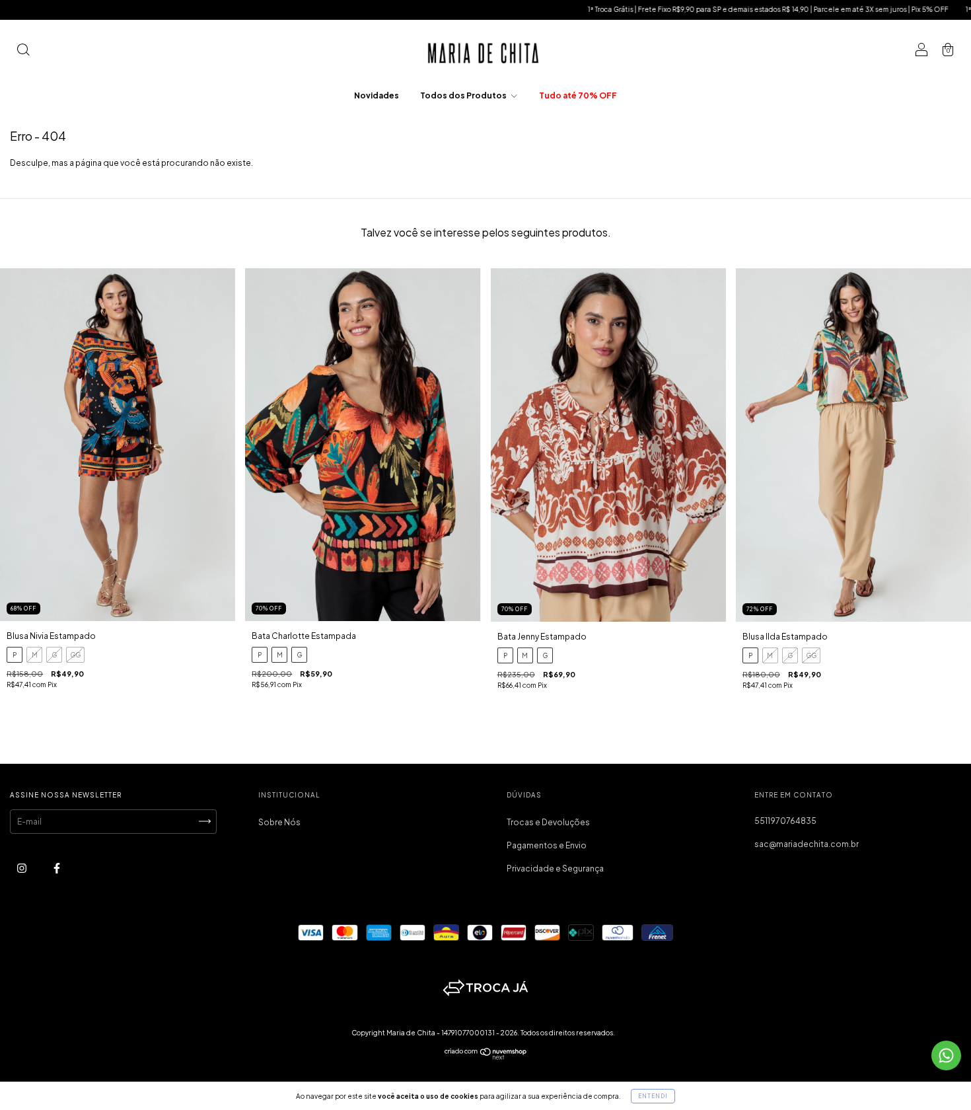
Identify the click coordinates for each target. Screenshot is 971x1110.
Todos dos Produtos (464, 95)
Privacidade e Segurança (555, 868)
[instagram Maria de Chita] (22, 868)
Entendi (653, 1096)
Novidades (376, 95)
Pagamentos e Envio (547, 845)
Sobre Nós (279, 822)
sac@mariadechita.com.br (806, 844)
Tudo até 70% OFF (578, 95)
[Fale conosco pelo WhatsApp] (946, 1055)
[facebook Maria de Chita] (57, 868)
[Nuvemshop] (486, 1057)
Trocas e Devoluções (548, 822)
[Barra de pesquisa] (23, 51)
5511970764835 (785, 821)
